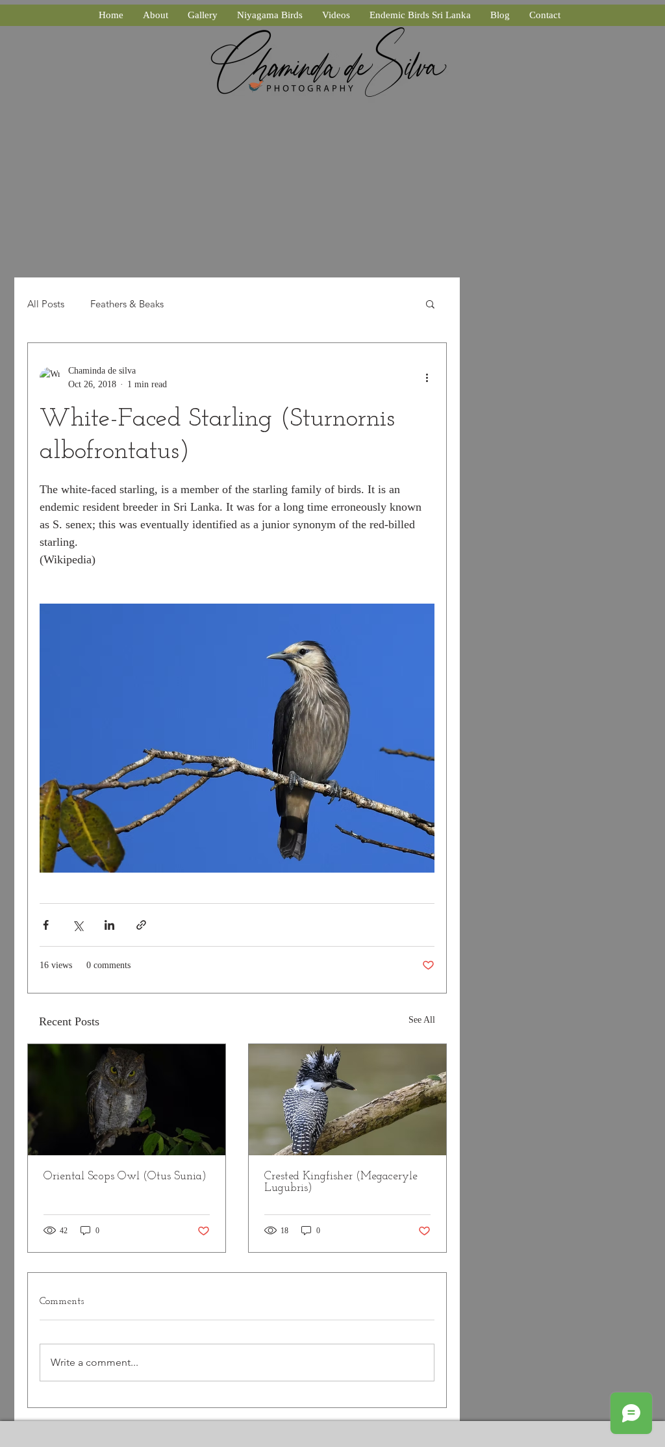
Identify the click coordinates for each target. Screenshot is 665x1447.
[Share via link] (141, 925)
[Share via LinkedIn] (109, 925)
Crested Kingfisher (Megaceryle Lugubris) (341, 1182)
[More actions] (426, 377)
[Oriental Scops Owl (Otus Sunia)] (126, 1099)
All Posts (45, 304)
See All (421, 1020)
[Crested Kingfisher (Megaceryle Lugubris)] (347, 1099)
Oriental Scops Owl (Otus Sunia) (125, 1177)
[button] (430, 303)
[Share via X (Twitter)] (77, 925)
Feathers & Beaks (127, 304)
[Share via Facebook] (46, 925)
